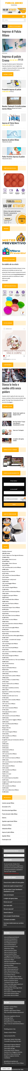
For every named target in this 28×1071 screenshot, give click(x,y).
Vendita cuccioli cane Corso (10, 695)
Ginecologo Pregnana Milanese (12, 1044)
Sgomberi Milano (6, 836)
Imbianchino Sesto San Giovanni (12, 957)
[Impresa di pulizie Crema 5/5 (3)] (14, 51)
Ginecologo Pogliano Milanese (12, 1046)
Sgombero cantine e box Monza (11, 691)
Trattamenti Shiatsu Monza (11, 982)
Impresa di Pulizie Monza (10, 124)
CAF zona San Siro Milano (9, 753)
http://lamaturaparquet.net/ (11, 969)
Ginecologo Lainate (9, 1039)
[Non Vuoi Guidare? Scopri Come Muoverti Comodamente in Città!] (6, 425)
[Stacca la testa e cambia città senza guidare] (14, 381)
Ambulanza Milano (9, 965)
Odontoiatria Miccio (8, 749)
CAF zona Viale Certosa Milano (11, 615)
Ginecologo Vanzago (9, 1048)
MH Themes (21, 1069)
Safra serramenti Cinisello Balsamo (11, 916)
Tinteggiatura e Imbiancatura (11, 956)
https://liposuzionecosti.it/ (11, 971)
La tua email (14, 489)
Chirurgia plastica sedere (9, 711)
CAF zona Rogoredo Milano (10, 643)
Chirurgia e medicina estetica (10, 687)
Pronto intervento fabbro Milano (9, 814)
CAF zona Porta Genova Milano (11, 757)
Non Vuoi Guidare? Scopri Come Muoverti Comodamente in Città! (19, 423)
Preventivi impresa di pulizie (11, 90)
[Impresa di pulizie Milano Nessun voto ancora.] (14, 137)
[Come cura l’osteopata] (6, 433)
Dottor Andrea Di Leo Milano (10, 683)
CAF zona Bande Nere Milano (10, 599)
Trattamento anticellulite (9, 919)
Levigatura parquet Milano (10, 595)
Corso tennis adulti (8, 905)
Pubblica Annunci (7, 551)
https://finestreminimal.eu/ (11, 967)
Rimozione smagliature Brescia (12, 1016)
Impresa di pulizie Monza (10, 952)
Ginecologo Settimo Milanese (11, 1050)
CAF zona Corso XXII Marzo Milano (12, 651)
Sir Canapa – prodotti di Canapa (11, 639)
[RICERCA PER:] (14, 20)
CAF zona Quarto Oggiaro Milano (11, 719)
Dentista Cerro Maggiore (10, 1052)
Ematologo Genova (9, 1020)
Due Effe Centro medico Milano (11, 699)
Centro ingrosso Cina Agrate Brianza (12, 555)
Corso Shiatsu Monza (9, 974)
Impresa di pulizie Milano (10, 140)
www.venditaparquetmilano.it (11, 937)
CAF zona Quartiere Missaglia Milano (12, 635)
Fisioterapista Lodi (6, 839)
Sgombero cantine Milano (10, 1006)
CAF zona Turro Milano (8, 703)
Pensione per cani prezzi (9, 579)
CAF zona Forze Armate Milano (11, 715)
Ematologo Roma (8, 1018)
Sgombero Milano (8, 1008)
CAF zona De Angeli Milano (9, 587)
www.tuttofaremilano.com (11, 946)
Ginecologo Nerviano (15, 1041)
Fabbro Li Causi (6, 774)
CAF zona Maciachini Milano (10, 723)
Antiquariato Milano (7, 825)
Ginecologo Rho (8, 988)
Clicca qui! (5, 280)
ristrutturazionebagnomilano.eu (12, 963)
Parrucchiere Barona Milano (11, 995)
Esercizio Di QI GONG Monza (11, 973)
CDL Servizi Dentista (8, 663)
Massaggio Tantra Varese (9, 563)
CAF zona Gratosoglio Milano (10, 627)
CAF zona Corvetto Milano (9, 619)
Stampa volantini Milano (10, 986)
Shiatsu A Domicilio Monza (11, 980)
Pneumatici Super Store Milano (11, 607)
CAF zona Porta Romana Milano (11, 591)
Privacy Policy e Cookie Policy (10, 679)
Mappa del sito (6, 727)
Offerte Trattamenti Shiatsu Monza (13, 978)
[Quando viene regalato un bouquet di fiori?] (6, 416)
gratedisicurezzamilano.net (11, 1061)
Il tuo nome (14, 480)
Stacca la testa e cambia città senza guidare (11, 388)
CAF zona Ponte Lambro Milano (11, 675)
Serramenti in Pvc (6, 807)
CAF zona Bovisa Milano (9, 786)
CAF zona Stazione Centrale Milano (12, 762)
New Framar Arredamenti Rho (10, 631)
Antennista (5, 745)
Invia (14, 504)
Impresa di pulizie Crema (12, 58)
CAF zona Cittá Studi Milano (10, 647)
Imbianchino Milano (6, 828)
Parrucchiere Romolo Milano (11, 993)
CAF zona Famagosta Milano (10, 655)
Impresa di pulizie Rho (9, 1036)
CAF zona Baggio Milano (9, 583)
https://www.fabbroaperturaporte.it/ (13, 984)
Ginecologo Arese (17, 988)
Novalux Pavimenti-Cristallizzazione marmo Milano (14, 107)
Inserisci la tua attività (8, 571)
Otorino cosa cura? (8, 902)
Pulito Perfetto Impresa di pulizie (13, 157)
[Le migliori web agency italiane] (6, 442)
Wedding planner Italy (9, 1029)
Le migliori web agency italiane (18, 439)
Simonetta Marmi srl (8, 912)
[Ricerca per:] (14, 855)
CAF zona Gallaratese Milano (10, 790)
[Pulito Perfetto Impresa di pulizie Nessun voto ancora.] (14, 154)
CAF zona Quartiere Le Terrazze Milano (13, 659)
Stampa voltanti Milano (10, 1032)
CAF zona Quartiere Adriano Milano (12, 623)
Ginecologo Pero (8, 989)
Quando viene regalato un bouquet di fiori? (19, 414)
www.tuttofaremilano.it (10, 944)
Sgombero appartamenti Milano (9, 821)
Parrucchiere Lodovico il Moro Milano (14, 1063)
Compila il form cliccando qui (11, 873)
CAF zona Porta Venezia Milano (11, 575)
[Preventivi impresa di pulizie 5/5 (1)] (14, 87)
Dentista (4, 818)
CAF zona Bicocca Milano (9, 735)
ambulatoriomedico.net (10, 961)
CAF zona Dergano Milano (9, 731)
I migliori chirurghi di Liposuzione (11, 782)
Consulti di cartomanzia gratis (10, 611)
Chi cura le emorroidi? (9, 909)
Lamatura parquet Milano (8, 803)
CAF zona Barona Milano (9, 770)
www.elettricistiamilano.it (10, 939)
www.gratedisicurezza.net (10, 941)
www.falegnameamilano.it (10, 942)
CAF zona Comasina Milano (10, 707)
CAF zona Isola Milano (8, 766)
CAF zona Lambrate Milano (10, 671)
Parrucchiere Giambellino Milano (12, 991)
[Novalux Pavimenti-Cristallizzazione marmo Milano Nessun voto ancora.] (14, 103)
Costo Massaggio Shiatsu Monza (12, 976)
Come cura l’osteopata (18, 430)
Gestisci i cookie (6, 1068)
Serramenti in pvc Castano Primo (12, 1021)
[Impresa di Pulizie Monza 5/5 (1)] (14, 120)
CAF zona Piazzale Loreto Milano (11, 567)
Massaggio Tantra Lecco (9, 559)
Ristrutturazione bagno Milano (9, 810)
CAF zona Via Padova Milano (10, 603)
